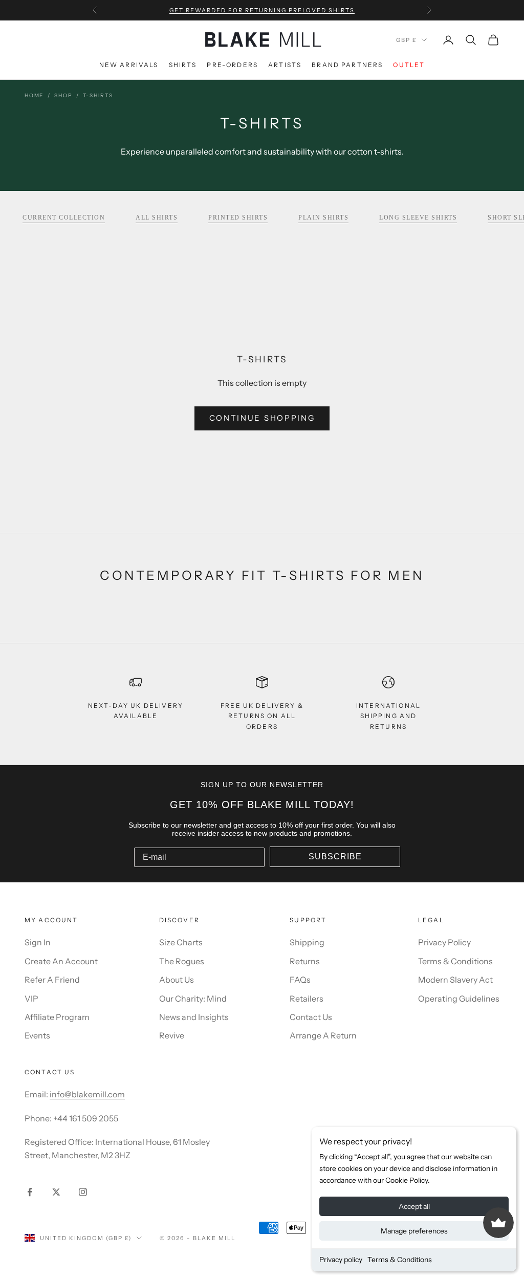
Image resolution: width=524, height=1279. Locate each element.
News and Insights (194, 1017)
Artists (284, 65)
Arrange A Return (323, 1035)
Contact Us (311, 1017)
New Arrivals (129, 65)
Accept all (414, 1206)
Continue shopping (262, 418)
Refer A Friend (52, 979)
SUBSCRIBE (335, 856)
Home (34, 95)
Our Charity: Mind (193, 998)
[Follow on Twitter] (56, 1192)
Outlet (409, 65)
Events (37, 1035)
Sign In (38, 942)
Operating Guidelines (458, 998)
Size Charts (181, 942)
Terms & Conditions (399, 1259)
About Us (176, 979)
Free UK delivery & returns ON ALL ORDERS (262, 716)
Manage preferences (414, 1230)
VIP (31, 998)
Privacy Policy (444, 942)
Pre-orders (232, 65)
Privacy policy (340, 1259)
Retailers (306, 998)
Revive (171, 1035)
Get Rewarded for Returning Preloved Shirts (261, 10)
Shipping (307, 942)
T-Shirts (98, 95)
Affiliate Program (57, 1017)
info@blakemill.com (87, 1094)
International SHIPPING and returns (388, 716)
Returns (305, 961)
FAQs (300, 979)
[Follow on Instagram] (83, 1192)
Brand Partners (347, 65)
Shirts (183, 65)
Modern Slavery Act (455, 979)
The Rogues (181, 961)
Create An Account (61, 961)
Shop (63, 95)
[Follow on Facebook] (30, 1192)
